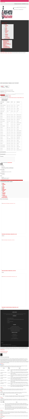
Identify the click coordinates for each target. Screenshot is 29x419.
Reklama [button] (1, 410)
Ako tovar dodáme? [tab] (4, 100)
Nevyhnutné (2, 364)
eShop (3, 52)
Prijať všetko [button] (1, 351)
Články (8, 320)
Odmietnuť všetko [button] (5, 351)
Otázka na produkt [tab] (4, 99)
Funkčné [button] (1, 387)
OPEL (3, 191)
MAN (3, 188)
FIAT (3, 185)
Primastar (18, 97)
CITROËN (3, 184)
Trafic (23, 97)
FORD (3, 186)
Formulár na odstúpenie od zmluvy (15, 327)
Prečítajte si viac (2, 349)
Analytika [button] (1, 397)
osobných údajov (10, 162)
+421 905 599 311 (23, 3)
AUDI (3, 183)
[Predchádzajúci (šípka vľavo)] (0, 418)
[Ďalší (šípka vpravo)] (1, 418)
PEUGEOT (4, 192)
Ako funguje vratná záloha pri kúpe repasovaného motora (15, 319)
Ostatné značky (4, 197)
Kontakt (8, 322)
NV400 (12, 97)
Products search (15, 7)
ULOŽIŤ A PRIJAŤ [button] (2, 416)
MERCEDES (4, 189)
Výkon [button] (1, 390)
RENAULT (21, 97)
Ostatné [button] (1, 414)
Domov (1, 52)
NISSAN (10, 97)
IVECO (3, 187)
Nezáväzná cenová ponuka (17, 3)
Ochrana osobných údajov (15, 326)
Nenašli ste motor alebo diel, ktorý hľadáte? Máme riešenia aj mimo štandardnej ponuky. (12, 180)
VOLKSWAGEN (4, 196)
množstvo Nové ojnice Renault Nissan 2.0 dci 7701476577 (7, 94)
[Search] (13, 8)
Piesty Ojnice (10, 52)
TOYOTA (3, 195)
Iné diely (6, 52)
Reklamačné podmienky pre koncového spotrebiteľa (15, 328)
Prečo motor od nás (10, 321)
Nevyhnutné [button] (1, 363)
